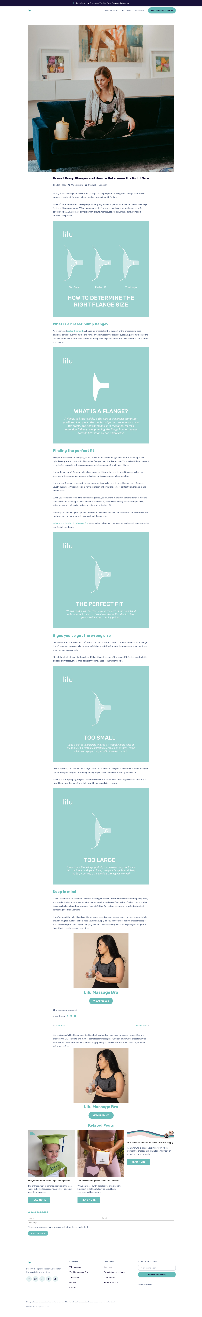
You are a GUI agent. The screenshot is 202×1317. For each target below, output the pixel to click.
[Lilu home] (28, 10)
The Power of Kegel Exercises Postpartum (98, 1181)
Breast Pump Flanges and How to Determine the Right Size (101, 178)
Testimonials (74, 1277)
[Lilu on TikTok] (55, 1279)
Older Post (60, 1025)
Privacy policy (109, 1277)
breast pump (61, 1010)
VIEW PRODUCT (101, 1115)
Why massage (75, 1267)
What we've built (111, 10)
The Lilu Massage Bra (78, 1272)
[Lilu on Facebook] (49, 1279)
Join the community (157, 1274)
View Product (101, 1001)
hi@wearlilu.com (145, 1284)
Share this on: (59, 1015)
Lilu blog (72, 1282)
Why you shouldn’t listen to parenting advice (49, 1181)
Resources (126, 10)
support (73, 1010)
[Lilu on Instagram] (29, 1279)
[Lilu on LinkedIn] (35, 1279)
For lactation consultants (114, 1272)
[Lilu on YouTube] (42, 1279)
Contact (73, 1287)
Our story (139, 10)
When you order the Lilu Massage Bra (70, 523)
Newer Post (141, 1025)
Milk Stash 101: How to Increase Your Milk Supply (150, 1143)
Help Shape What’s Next (162, 10)
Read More (39, 1200)
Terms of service (111, 1282)
